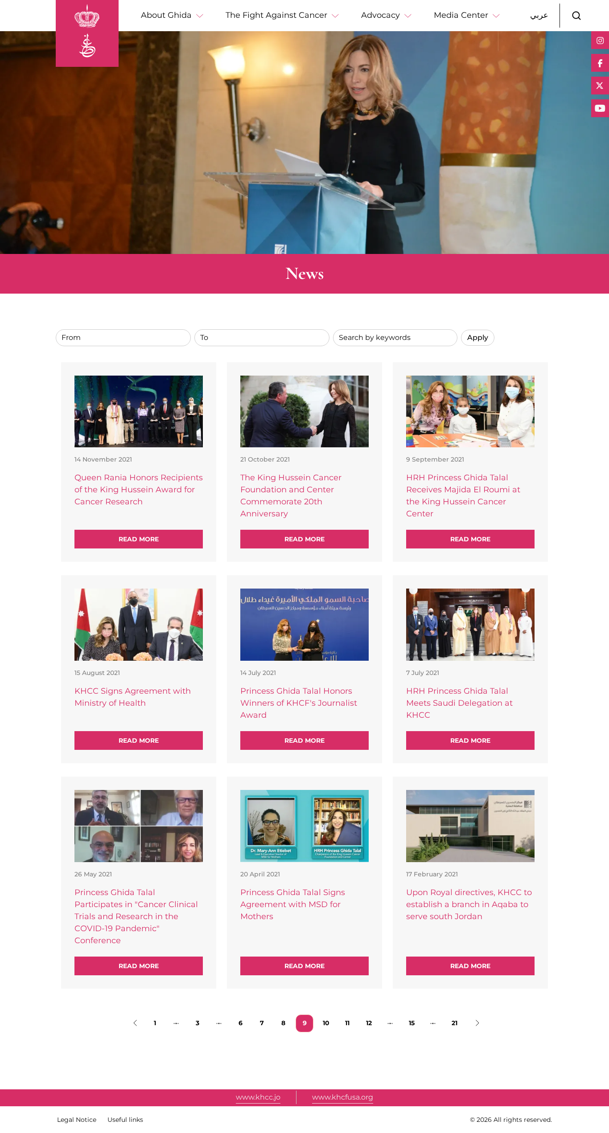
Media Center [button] (461, 15)
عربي (539, 15)
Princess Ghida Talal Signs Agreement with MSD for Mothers (292, 904)
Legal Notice (76, 1120)
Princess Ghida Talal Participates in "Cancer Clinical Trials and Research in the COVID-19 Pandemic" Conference (136, 916)
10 (328, 1022)
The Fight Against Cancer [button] (276, 15)
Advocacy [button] (380, 15)
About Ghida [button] (166, 15)
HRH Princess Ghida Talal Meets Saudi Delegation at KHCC (459, 703)
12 (372, 1022)
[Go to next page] (476, 1023)
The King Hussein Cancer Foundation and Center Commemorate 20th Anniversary (291, 496)
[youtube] (600, 108)
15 (414, 1022)
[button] (576, 15)
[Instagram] (600, 40)
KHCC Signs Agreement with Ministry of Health (132, 697)
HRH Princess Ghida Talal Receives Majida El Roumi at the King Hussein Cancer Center (463, 496)
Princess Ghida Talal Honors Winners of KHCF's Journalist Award (298, 703)
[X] (600, 85)
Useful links (125, 1120)
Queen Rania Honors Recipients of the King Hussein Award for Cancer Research (138, 490)
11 (350, 1022)
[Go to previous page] (133, 1023)
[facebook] (600, 63)
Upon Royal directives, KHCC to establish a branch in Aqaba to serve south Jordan (469, 904)
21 (457, 1022)
